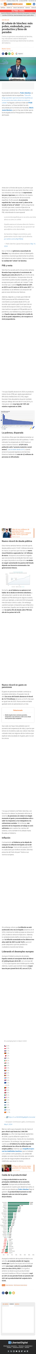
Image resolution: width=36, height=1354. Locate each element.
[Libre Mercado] (13, 4)
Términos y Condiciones (25, 1346)
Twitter (11, 1351)
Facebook (8, 1351)
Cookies (9, 1347)
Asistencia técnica (18, 1347)
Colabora (28, 4)
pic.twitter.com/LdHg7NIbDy (13, 239)
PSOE (30, 103)
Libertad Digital (18, 1342)
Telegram (25, 1351)
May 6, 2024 (8, 1124)
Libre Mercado (5, 20)
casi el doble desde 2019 (16, 449)
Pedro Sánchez (25, 93)
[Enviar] (9, 53)
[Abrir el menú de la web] (2, 4)
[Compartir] (3, 53)
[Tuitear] (6, 53)
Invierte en (9, 7)
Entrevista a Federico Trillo (12, 0)
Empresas (3, 7)
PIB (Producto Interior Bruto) (20, 1285)
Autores (27, 1347)
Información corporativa (10, 1346)
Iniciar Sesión (34, 4)
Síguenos (20, 53)
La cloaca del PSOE (23, 0)
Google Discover (19, 1351)
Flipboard (22, 1351)
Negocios (27, 7)
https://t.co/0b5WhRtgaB (16, 1117)
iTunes (27, 1351)
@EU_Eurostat (30, 1117)
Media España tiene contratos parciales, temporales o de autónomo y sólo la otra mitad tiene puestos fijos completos (18, 716)
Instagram (14, 1351)
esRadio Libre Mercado (18, 7)
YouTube (16, 1351)
